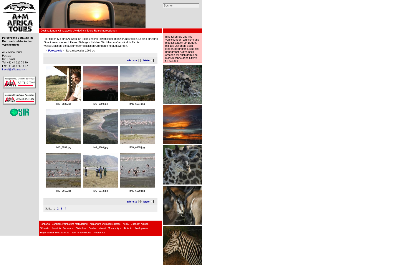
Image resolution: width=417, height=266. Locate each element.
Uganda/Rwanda (139, 224)
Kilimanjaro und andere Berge (105, 224)
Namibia (56, 228)
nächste (132, 60)
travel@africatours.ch (14, 69)
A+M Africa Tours (83, 30)
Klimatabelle (65, 30)
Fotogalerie (55, 50)
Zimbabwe (81, 228)
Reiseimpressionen (105, 30)
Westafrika (99, 232)
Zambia (92, 228)
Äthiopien (128, 228)
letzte (146, 60)
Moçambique (114, 228)
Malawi (102, 228)
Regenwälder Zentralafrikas (54, 232)
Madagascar (142, 228)
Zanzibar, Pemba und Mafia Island (70, 224)
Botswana (68, 228)
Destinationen (48, 30)
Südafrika (45, 228)
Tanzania (45, 224)
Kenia (126, 224)
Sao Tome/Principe (81, 232)
